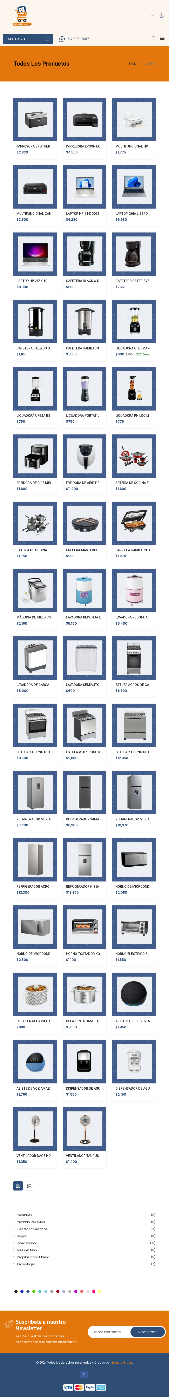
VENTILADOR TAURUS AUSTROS (90, 1156)
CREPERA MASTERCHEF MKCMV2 (91, 550)
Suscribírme (147, 1332)
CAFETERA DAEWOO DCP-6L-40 (40, 348)
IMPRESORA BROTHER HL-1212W (41, 146)
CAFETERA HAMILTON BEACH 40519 (93, 348)
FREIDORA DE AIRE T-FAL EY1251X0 (92, 483)
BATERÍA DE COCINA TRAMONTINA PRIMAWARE (52, 550)
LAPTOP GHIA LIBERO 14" (134, 214)
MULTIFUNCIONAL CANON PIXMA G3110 (46, 214)
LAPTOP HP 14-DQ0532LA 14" (88, 214)
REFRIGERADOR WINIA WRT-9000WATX (95, 819)
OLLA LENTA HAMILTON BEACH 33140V (95, 1021)
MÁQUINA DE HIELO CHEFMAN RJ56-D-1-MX (49, 617)
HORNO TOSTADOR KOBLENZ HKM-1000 (96, 954)
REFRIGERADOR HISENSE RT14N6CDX (94, 886)
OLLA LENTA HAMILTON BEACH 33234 (45, 1021)
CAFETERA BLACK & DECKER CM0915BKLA (98, 281)
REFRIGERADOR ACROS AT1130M (41, 886)
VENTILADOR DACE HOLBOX (37, 1156)
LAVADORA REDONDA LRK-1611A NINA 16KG (99, 617)
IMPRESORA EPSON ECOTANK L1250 (93, 146)
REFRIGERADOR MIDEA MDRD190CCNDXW (48, 819)
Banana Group (121, 1362)
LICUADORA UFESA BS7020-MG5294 (44, 416)
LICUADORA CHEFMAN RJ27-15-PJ (141, 348)
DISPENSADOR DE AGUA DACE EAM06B (95, 1088)
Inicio (133, 63)
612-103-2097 (78, 39)
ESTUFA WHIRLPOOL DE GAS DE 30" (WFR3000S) (103, 752)
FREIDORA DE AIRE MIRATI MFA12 (41, 483)
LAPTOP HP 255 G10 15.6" (36, 281)
